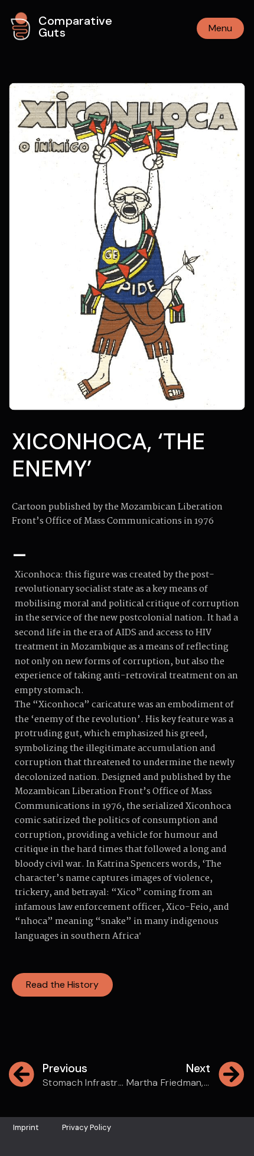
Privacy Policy (86, 1127)
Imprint (25, 1127)
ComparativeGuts (75, 26)
